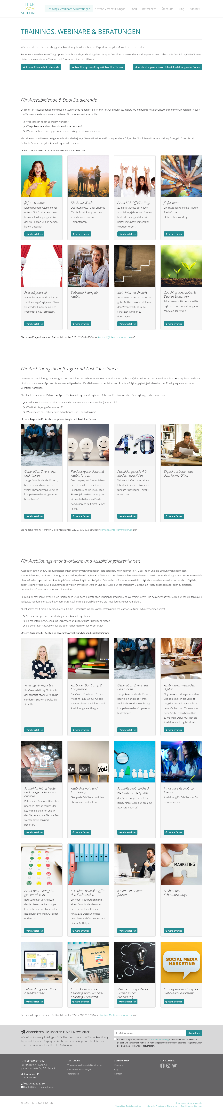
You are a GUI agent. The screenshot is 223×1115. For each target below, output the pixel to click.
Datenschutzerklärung (158, 26)
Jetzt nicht (149, 48)
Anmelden (166, 48)
